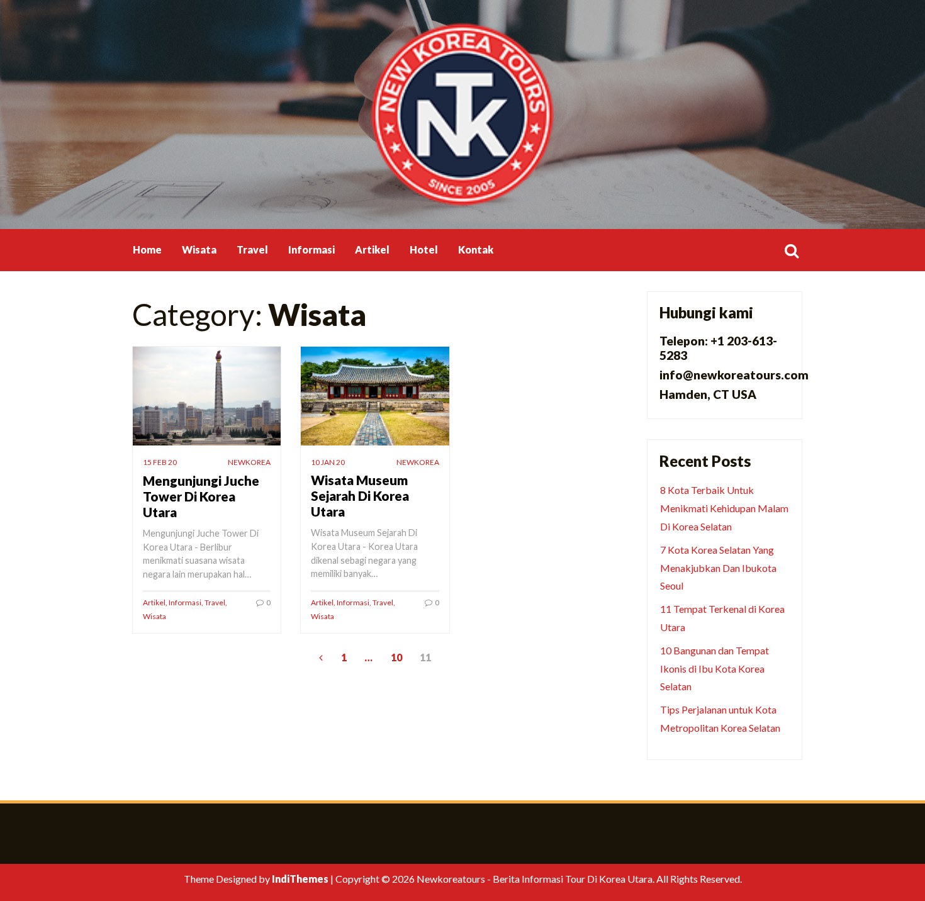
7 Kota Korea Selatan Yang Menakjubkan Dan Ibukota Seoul (718, 568)
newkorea (249, 462)
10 (396, 657)
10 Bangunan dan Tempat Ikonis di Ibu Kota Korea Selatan (714, 668)
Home (147, 249)
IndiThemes (300, 879)
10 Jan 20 (328, 462)
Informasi (311, 249)
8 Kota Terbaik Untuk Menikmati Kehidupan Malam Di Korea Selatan (724, 508)
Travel (252, 249)
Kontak (475, 249)
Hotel (424, 249)
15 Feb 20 (160, 462)
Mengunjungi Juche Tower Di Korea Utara (201, 496)
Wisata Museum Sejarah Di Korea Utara (360, 495)
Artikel (372, 249)
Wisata (199, 249)
